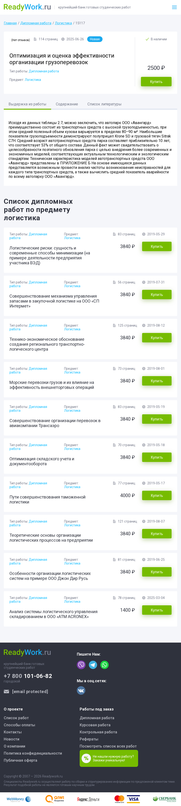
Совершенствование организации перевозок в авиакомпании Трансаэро (55, 423)
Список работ (16, 718)
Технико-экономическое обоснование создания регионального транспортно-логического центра (47, 344)
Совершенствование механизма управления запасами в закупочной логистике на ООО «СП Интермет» (54, 301)
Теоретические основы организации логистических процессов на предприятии (51, 538)
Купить (156, 82)
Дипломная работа (35, 23)
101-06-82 (28, 676)
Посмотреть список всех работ (108, 746)
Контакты (13, 732)
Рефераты (89, 739)
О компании (14, 746)
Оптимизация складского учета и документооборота (41, 461)
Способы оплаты (19, 725)
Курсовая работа (95, 725)
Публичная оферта (20, 760)
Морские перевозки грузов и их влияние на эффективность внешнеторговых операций (51, 385)
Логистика (63, 23)
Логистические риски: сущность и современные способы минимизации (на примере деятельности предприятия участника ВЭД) (49, 255)
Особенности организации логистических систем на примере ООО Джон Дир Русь (50, 576)
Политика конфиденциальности (33, 753)
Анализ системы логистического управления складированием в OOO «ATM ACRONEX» (53, 614)
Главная (10, 23)
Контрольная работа (98, 732)
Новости (11, 739)
